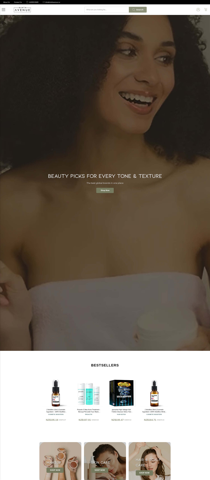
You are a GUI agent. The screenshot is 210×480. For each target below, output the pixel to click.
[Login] (198, 9)
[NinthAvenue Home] (22, 9)
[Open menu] (3, 9)
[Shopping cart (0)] (205, 9)
